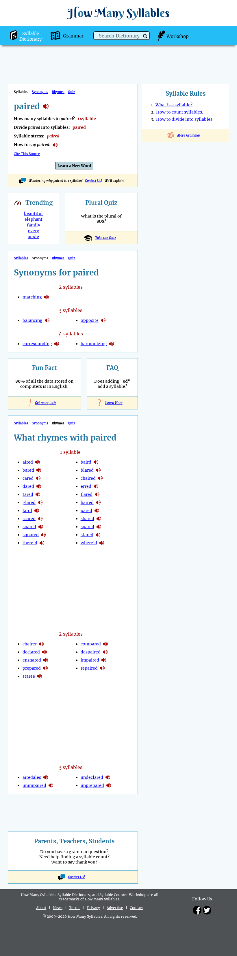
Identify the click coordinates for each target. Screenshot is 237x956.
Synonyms (40, 92)
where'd (89, 542)
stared (87, 534)
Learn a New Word (74, 165)
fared (28, 494)
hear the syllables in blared (98, 470)
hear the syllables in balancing (47, 320)
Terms (74, 908)
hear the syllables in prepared (45, 668)
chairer (30, 644)
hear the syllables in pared (97, 511)
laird (27, 510)
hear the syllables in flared (97, 494)
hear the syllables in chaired (100, 478)
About (41, 908)
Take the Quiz (105, 238)
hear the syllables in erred (96, 486)
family (33, 225)
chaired (88, 478)
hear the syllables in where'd (101, 543)
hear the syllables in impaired (103, 660)
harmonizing (94, 343)
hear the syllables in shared (99, 519)
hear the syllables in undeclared (107, 777)
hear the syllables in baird (96, 462)
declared (31, 652)
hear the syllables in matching (46, 297)
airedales (32, 777)
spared (87, 526)
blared (87, 470)
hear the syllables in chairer (41, 644)
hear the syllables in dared (38, 486)
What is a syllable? (173, 104)
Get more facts (44, 403)
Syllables (21, 258)
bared (28, 470)
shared (87, 518)
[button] (145, 36)
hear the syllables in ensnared (45, 660)
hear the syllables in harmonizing (111, 344)
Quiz (71, 92)
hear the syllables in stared (98, 535)
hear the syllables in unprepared (108, 785)
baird (86, 462)
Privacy (93, 908)
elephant (33, 219)
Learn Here (112, 403)
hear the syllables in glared (40, 502)
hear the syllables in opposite (103, 320)
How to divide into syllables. (185, 119)
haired (87, 502)
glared (29, 502)
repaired (89, 668)
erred (86, 486)
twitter (207, 910)
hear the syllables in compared (105, 644)
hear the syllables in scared (40, 519)
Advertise (115, 908)
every (33, 230)
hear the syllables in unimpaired (51, 785)
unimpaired (34, 785)
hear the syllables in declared (44, 652)
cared (28, 478)
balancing (32, 320)
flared (86, 494)
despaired (91, 652)
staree (29, 676)
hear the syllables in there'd (42, 543)
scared (29, 518)
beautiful (33, 213)
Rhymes (58, 92)
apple (33, 236)
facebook (197, 910)
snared (29, 526)
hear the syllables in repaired (102, 668)
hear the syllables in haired (98, 502)
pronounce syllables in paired (55, 145)
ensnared (32, 660)
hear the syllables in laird (36, 511)
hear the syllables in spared (99, 527)
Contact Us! (76, 877)
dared (28, 486)
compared (91, 644)
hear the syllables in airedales (45, 777)
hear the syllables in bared (38, 470)
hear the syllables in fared (38, 494)
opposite (90, 320)
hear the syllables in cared (38, 478)
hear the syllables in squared (43, 535)
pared (86, 510)
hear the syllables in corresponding (56, 344)
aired (28, 462)
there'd (30, 542)
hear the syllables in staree (39, 676)
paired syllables (46, 106)
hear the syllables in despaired (105, 652)
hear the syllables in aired (37, 462)
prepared (32, 668)
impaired (90, 660)
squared (31, 534)
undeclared (92, 777)
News (57, 908)
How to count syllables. (179, 112)
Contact (136, 908)
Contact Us (93, 181)
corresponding (37, 343)
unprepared (92, 785)
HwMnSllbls (118, 13)
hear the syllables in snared (40, 527)
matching (32, 297)
